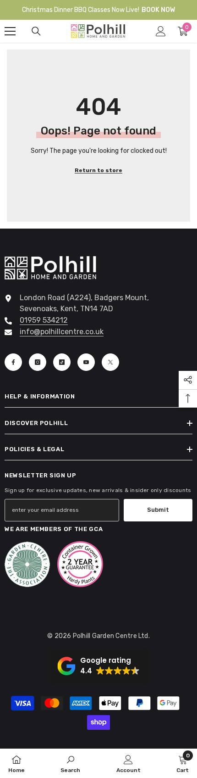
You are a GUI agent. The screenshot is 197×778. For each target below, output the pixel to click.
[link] (70, 763)
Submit (158, 509)
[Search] (36, 31)
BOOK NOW (158, 10)
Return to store (98, 170)
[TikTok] (62, 362)
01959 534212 (44, 320)
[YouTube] (86, 362)
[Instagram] (37, 362)
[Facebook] (13, 362)
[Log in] (161, 31)
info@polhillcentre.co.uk (62, 331)
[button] (98, 666)
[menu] (10, 31)
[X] (110, 362)
